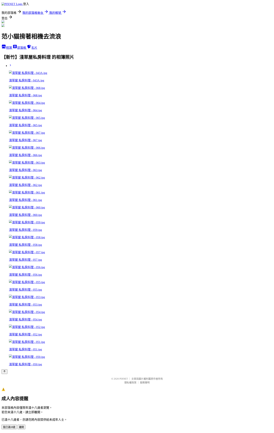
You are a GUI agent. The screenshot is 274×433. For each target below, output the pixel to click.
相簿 (9, 47)
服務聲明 (145, 382)
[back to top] (4, 371)
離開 (21, 427)
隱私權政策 (130, 382)
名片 (34, 47)
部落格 (22, 47)
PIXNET (123, 378)
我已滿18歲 (9, 427)
